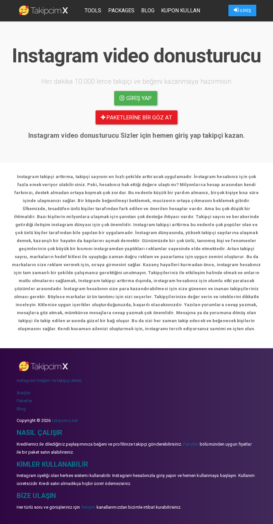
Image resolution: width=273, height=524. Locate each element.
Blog (147, 10)
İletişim (88, 507)
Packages (121, 10)
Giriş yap (138, 98)
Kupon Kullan (180, 10)
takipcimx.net (65, 420)
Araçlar (24, 392)
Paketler (24, 400)
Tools (93, 10)
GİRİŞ (245, 10)
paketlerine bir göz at (138, 117)
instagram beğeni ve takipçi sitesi (49, 380)
